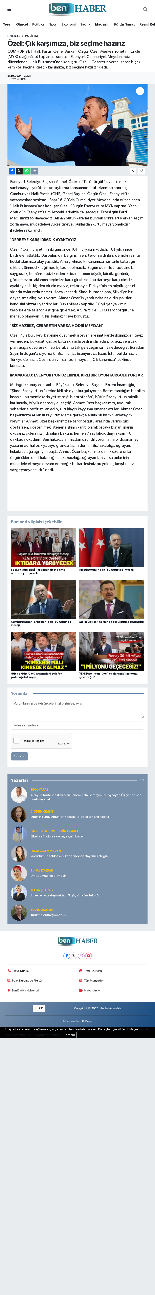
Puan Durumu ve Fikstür (27, 980)
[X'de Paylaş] (19, 171)
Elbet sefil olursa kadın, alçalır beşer (57, 836)
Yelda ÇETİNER (41, 890)
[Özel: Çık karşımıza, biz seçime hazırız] (77, 125)
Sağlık (85, 24)
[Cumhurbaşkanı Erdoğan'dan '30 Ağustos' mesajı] (43, 599)
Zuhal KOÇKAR (41, 870)
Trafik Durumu (93, 970)
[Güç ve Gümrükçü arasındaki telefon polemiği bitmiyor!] (43, 651)
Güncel (22, 24)
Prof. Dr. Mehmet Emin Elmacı (54, 831)
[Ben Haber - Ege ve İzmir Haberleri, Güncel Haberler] (77, 9)
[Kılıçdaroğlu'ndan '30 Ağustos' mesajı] (111, 548)
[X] (74, 956)
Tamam (69, 1035)
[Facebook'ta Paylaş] (12, 171)
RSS (41, 1008)
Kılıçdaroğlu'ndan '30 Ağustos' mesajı (106, 569)
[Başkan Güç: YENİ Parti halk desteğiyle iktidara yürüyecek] (43, 548)
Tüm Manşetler (94, 980)
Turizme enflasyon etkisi (48, 915)
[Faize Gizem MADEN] (19, 853)
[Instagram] (81, 956)
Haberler (13, 36)
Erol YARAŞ (39, 789)
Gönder (20, 756)
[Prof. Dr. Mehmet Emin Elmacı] (19, 834)
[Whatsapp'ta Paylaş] (26, 171)
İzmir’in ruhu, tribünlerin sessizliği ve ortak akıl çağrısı (70, 817)
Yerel (7, 24)
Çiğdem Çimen (41, 811)
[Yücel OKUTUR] (19, 912)
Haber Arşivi (92, 990)
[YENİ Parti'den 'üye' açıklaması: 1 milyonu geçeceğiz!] (111, 651)
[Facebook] (66, 956)
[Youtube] (88, 956)
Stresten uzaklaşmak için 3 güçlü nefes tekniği (64, 895)
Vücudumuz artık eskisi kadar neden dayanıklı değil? (69, 856)
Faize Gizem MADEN (45, 850)
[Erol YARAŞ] (19, 794)
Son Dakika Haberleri (25, 990)
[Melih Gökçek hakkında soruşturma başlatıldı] (111, 599)
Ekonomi (68, 24)
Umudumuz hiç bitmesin (48, 876)
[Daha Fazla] (34, 171)
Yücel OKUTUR (41, 909)
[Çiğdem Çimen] (19, 814)
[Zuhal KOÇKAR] (19, 873)
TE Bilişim (87, 1021)
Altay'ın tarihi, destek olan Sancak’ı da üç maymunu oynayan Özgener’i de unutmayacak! (85, 797)
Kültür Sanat (124, 24)
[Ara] (145, 9)
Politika (38, 24)
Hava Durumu (21, 970)
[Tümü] (142, 780)
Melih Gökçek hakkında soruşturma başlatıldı (111, 621)
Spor (53, 24)
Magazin (102, 24)
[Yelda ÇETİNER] (19, 893)
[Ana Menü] (9, 9)
